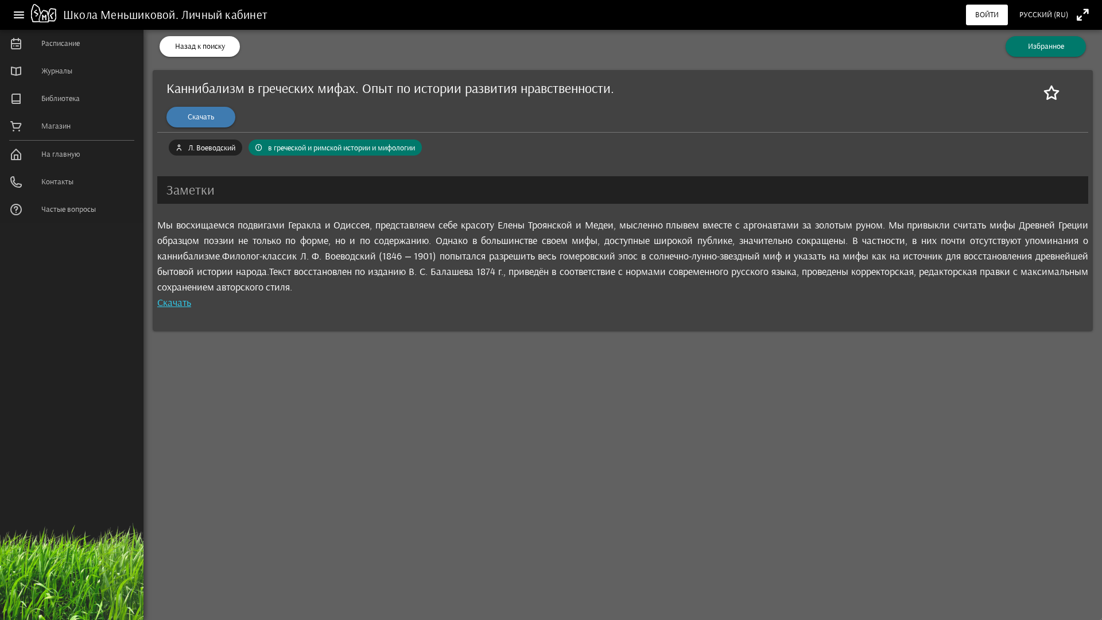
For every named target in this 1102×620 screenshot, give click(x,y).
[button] (622, 190)
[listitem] (71, 43)
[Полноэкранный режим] (1082, 14)
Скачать (174, 302)
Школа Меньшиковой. (122, 14)
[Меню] (19, 15)
